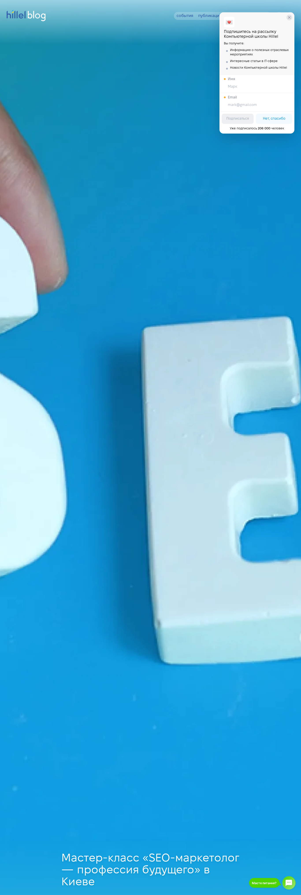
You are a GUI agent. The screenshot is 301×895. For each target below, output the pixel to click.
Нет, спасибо (274, 118)
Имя (231, 79)
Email (232, 97)
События (185, 16)
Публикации (210, 16)
